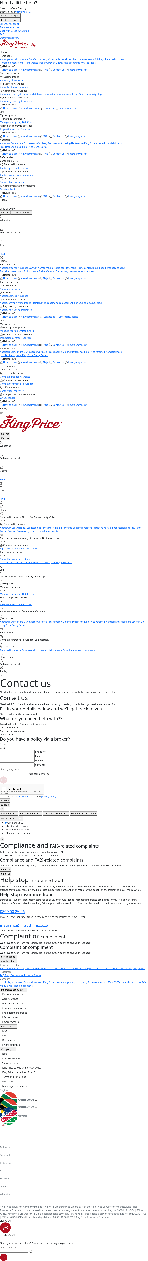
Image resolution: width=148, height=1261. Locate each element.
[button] (74, 52)
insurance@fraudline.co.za (24, 925)
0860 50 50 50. (23, 11)
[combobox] (11, 818)
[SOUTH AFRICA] (74, 1095)
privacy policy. (49, 796)
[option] (76, 822)
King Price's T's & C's (25, 796)
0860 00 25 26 (12, 911)
